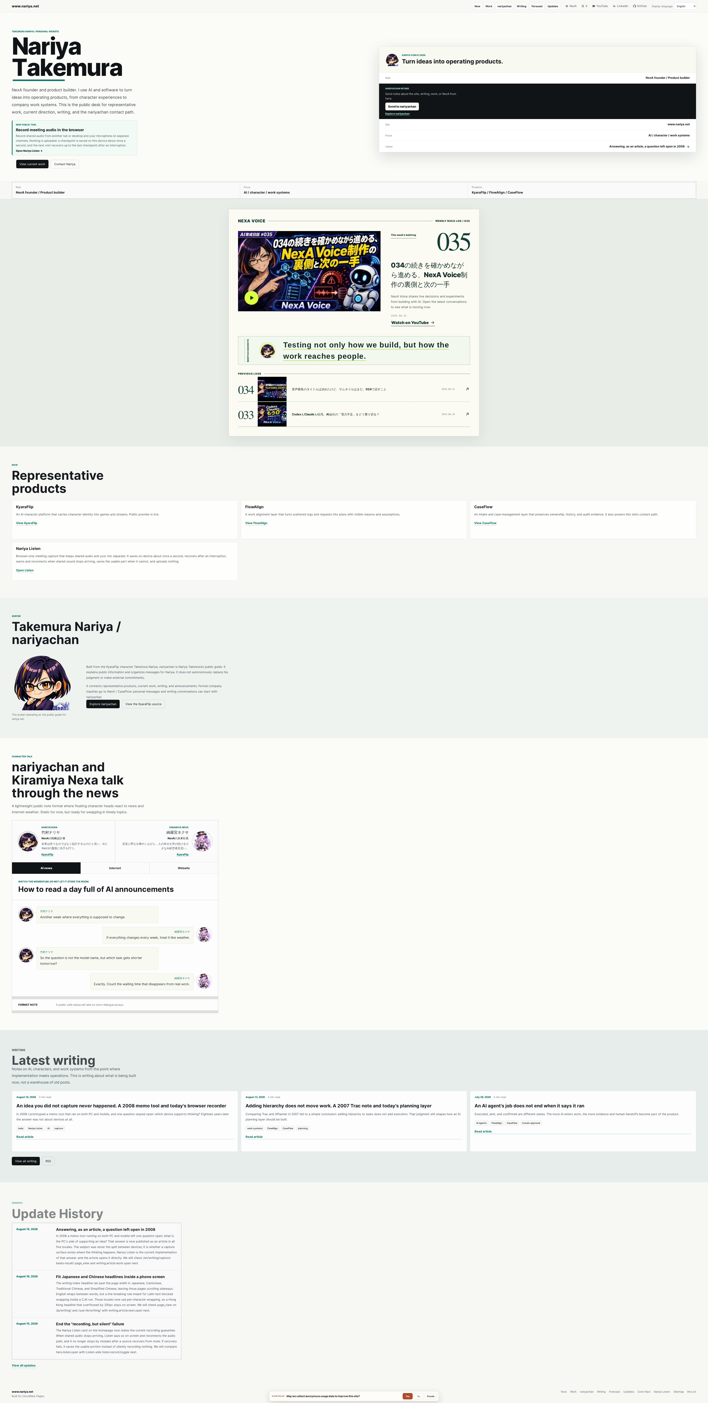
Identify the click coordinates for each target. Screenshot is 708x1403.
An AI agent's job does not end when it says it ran (529, 1105)
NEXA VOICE (252, 220)
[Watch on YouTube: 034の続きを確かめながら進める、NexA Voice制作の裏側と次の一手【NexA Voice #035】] (309, 271)
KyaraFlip (47, 854)
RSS (48, 1161)
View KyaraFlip (26, 523)
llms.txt (691, 1391)
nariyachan (504, 6)
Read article (25, 1137)
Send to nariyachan (402, 106)
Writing (521, 6)
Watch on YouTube (410, 322)
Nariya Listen (662, 1391)
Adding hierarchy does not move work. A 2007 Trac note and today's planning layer (339, 1105)
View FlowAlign (256, 523)
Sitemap (679, 1391)
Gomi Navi (644, 1391)
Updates (553, 6)
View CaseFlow (485, 523)
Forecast (537, 6)
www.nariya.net (25, 6)
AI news (46, 868)
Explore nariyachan (397, 113)
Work (488, 6)
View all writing (26, 1161)
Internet (115, 868)
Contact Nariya (64, 164)
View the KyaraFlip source (143, 704)
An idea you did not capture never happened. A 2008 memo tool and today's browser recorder (121, 1105)
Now (477, 6)
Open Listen (25, 570)
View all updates (24, 1365)
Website (184, 868)
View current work (32, 164)
